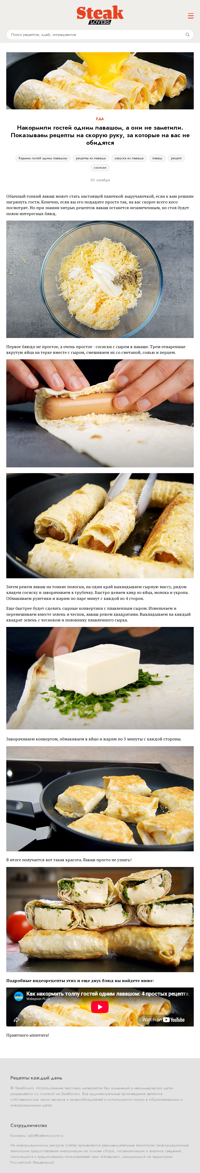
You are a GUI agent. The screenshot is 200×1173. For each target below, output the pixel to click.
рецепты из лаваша (91, 158)
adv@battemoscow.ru (45, 1135)
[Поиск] (187, 34)
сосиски (100, 167)
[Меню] (191, 15)
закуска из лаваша (129, 158)
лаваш (157, 158)
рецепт (176, 158)
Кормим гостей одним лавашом (43, 158)
